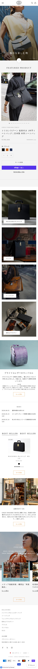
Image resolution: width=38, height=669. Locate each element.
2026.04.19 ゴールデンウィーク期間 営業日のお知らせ (19, 415)
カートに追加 (19, 162)
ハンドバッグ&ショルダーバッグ (12, 613)
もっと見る (19, 394)
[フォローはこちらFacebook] (3, 648)
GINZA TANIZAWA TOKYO (10, 127)
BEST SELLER (10, 433)
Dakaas (12, 667)
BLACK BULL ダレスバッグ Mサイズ (19, 457)
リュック (8, 258)
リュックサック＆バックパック (11, 619)
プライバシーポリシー (8, 639)
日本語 (25, 652)
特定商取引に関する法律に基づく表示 (13, 642)
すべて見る (19, 472)
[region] (19, 33)
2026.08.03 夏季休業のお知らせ (13, 410)
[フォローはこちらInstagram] (12, 648)
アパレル (4, 624)
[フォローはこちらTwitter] (7, 648)
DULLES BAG (6, 610)
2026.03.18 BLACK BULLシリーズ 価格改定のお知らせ (19, 420)
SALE (3, 630)
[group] (19, 33)
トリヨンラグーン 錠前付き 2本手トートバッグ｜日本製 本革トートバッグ (19, 133)
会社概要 (4, 636)
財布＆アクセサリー (11, 333)
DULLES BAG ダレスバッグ (14, 221)
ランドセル (5, 627)
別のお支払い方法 (19, 172)
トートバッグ (10, 296)
